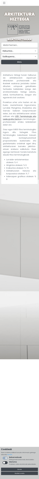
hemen (9, 455)
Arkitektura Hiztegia (19, 16)
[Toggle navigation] (4, 3)
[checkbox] (5, 462)
